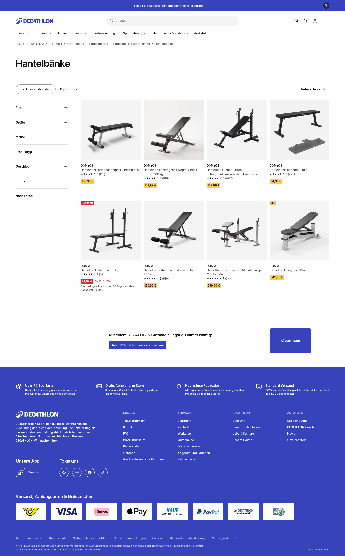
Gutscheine (186, 440)
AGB (18, 538)
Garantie (129, 453)
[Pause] (326, 5)
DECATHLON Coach (300, 427)
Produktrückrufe (134, 440)
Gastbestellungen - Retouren (143, 459)
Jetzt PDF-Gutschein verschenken (137, 345)
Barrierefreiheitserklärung (188, 538)
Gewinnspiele (296, 440)
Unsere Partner (243, 440)
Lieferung (184, 420)
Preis (19, 108)
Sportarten (23, 33)
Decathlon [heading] (241, 412)
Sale (154, 33)
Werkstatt (200, 33)
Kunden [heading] (129, 412)
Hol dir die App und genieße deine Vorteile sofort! (168, 5)
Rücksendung (132, 446)
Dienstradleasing (190, 446)
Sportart (22, 181)
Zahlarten (184, 427)
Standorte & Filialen (246, 427)
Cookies (158, 538)
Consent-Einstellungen (130, 538)
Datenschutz (57, 538)
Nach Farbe (24, 196)
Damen (43, 33)
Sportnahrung (133, 33)
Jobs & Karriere (243, 433)
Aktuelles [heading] (295, 412)
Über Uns (239, 420)
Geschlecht (24, 166)
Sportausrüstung (104, 33)
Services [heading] (184, 412)
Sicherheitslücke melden (90, 538)
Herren (62, 33)
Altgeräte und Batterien (194, 453)
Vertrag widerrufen (225, 538)
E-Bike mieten (187, 459)
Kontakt (128, 427)
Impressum (35, 538)
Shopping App (297, 420)
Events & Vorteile (174, 33)
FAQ (125, 433)
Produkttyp (24, 152)
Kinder (79, 33)
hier (98, 549)
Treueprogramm (134, 420)
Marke (20, 137)
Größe (20, 122)
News (291, 433)
